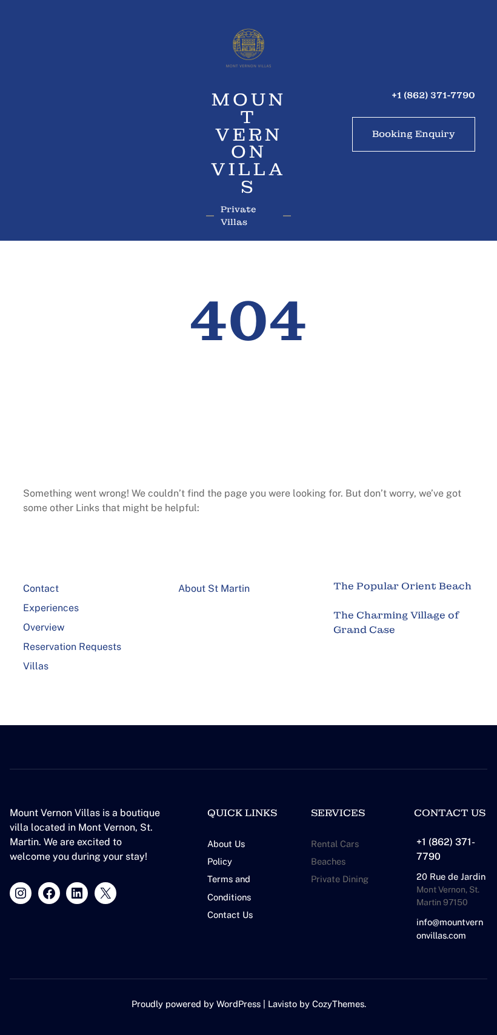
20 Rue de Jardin (450, 876)
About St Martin (214, 588)
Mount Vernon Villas (248, 144)
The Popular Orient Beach (402, 586)
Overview (43, 627)
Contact (41, 588)
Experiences (51, 608)
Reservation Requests (72, 646)
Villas (35, 666)
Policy (219, 861)
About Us (226, 844)
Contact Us (230, 914)
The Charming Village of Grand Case (396, 622)
